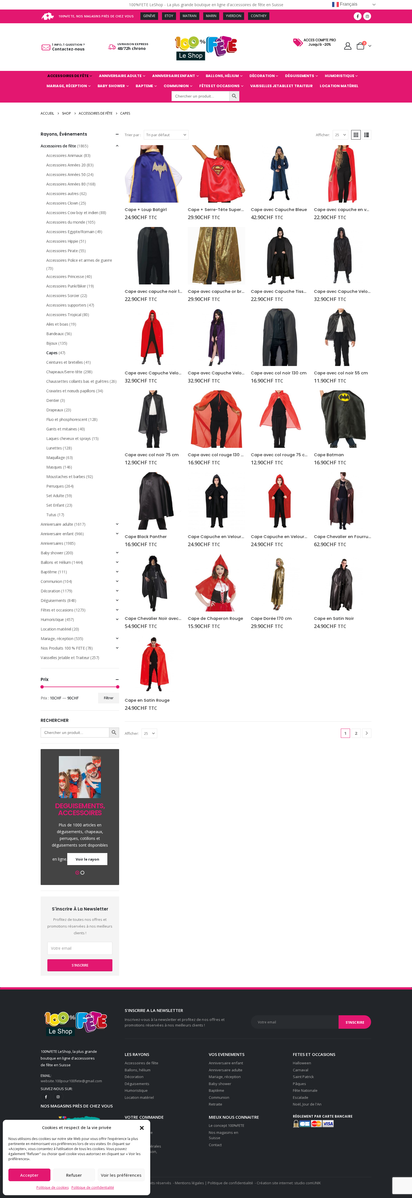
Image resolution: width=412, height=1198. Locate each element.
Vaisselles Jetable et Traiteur (281, 86)
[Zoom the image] (315, 38)
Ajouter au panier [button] (173, 154)
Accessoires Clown (62, 203)
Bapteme (144, 86)
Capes (51, 352)
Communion (176, 86)
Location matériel (339, 86)
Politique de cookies (52, 1187)
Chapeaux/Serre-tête (64, 371)
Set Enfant (55, 505)
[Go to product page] (153, 174)
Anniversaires (52, 543)
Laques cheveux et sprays (68, 438)
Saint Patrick (303, 1076)
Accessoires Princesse (65, 276)
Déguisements (299, 75)
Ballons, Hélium (222, 75)
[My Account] (348, 46)
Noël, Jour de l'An (307, 1104)
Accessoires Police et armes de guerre (79, 260)
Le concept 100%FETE (226, 1125)
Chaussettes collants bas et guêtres (77, 381)
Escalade (300, 1097)
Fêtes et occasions (219, 86)
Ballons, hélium (138, 1069)
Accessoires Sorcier (62, 295)
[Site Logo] (206, 47)
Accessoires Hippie (62, 241)
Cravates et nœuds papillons (70, 390)
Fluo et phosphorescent (66, 419)
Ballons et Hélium (56, 562)
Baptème (216, 1090)
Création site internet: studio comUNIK (289, 1182)
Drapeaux (54, 410)
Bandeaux (55, 333)
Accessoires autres (62, 193)
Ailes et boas (57, 324)
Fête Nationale (305, 1090)
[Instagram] (367, 16)
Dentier (52, 400)
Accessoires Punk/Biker (66, 286)
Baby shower (111, 86)
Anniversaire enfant (173, 75)
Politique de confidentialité (92, 1187)
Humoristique (339, 75)
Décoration (262, 75)
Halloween (302, 1062)
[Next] (366, 733)
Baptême (49, 571)
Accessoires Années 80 (65, 184)
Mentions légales (189, 1182)
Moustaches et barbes (65, 476)
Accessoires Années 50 (65, 174)
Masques (54, 467)
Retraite (215, 1104)
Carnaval (300, 1069)
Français (348, 4)
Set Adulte (55, 495)
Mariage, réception (67, 86)
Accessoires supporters (66, 305)
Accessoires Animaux (64, 155)
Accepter (29, 1175)
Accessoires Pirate (62, 250)
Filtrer (109, 698)
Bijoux (51, 343)
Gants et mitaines (61, 429)
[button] (142, 1127)
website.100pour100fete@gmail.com (71, 1080)
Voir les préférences (121, 1175)
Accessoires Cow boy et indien (72, 212)
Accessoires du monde (65, 222)
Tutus (51, 514)
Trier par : (133, 134)
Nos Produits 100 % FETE (63, 648)
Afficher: (323, 134)
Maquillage (55, 457)
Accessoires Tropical (63, 314)
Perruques (55, 486)
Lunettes (54, 448)
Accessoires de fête (68, 75)
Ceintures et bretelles (64, 362)
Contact (215, 1144)
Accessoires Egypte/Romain (70, 231)
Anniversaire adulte (120, 75)
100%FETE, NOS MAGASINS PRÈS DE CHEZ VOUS (96, 16)
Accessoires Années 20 (65, 165)
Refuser (74, 1175)
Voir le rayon (87, 859)
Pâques (299, 1083)
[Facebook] (358, 16)
